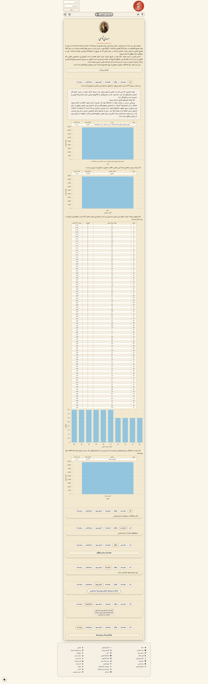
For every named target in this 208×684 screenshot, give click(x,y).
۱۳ (112, 237)
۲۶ (112, 282)
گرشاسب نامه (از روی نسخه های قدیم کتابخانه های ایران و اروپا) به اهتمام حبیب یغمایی (104, 612)
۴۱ (112, 278)
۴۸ (112, 234)
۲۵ (112, 239)
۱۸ (112, 232)
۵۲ (112, 230)
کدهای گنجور (105, 648)
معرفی (79, 648)
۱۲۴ (112, 407)
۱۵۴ (112, 325)
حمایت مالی (77, 656)
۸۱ (112, 255)
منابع (79, 667)
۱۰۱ (112, 273)
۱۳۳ (112, 316)
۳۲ (112, 355)
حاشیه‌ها (141, 661)
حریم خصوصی (77, 672)
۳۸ (112, 250)
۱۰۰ (112, 401)
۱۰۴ (112, 259)
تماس (79, 669)
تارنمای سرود (132, 111)
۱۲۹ (112, 269)
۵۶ (112, 264)
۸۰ (112, 225)
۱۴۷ (112, 394)
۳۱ (112, 385)
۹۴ (112, 291)
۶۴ (112, 257)
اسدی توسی (104, 38)
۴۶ (112, 321)
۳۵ (112, 300)
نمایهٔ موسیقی (140, 658)
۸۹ (112, 360)
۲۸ (112, 362)
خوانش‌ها (107, 82)
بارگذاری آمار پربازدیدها (104, 635)
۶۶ (112, 403)
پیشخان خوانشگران (103, 667)
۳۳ (112, 287)
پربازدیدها (79, 82)
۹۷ (112, 280)
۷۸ (112, 332)
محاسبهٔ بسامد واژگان (104, 552)
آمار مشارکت (77, 661)
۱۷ (112, 319)
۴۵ (112, 339)
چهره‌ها (79, 653)
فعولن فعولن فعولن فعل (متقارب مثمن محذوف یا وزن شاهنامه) (112, 125)
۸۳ (112, 328)
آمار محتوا (78, 658)
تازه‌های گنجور (140, 667)
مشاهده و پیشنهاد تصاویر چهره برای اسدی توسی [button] (104, 591)
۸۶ (112, 246)
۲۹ (112, 364)
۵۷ (112, 398)
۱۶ (112, 348)
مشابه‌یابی (141, 664)
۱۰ (66, 216)
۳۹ (112, 241)
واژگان (115, 82)
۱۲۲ (112, 371)
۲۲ (112, 228)
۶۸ (112, 303)
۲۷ (112, 378)
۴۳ (112, 314)
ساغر (107, 653)
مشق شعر (123, 82)
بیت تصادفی (140, 650)
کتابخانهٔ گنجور (105, 656)
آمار (130, 82)
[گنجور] (139, 6)
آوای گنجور (106, 664)
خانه (142, 648)
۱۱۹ (112, 266)
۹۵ (112, 337)
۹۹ (112, 387)
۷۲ (112, 353)
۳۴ (112, 243)
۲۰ (112, 330)
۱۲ (112, 373)
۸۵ (112, 284)
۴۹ (112, 341)
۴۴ (112, 275)
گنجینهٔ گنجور (105, 658)
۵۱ (112, 289)
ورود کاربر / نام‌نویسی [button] (105, 14)
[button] (142, 14)
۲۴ (112, 271)
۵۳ (112, 294)
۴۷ (112, 262)
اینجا (115, 100)
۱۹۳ (112, 389)
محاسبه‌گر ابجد (105, 661)
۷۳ (112, 323)
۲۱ (112, 369)
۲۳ (112, 253)
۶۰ (112, 296)
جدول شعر (141, 653)
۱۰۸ (112, 405)
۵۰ (112, 380)
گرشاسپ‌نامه (104, 70)
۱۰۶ (112, 376)
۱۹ (112, 307)
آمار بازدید (78, 664)
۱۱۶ (112, 392)
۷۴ (112, 305)
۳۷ (112, 366)
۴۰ (112, 248)
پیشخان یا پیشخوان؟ (103, 669)
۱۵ (112, 357)
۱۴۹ (112, 344)
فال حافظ (141, 656)
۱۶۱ (112, 346)
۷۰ (112, 396)
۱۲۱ (112, 382)
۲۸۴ (84, 216)
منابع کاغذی (89, 82)
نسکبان (107, 672)
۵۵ (112, 310)
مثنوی (112, 174)
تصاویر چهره (98, 82)
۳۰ (112, 298)
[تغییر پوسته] (4, 679)
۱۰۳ (112, 312)
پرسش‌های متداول (76, 650)
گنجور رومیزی (105, 650)
